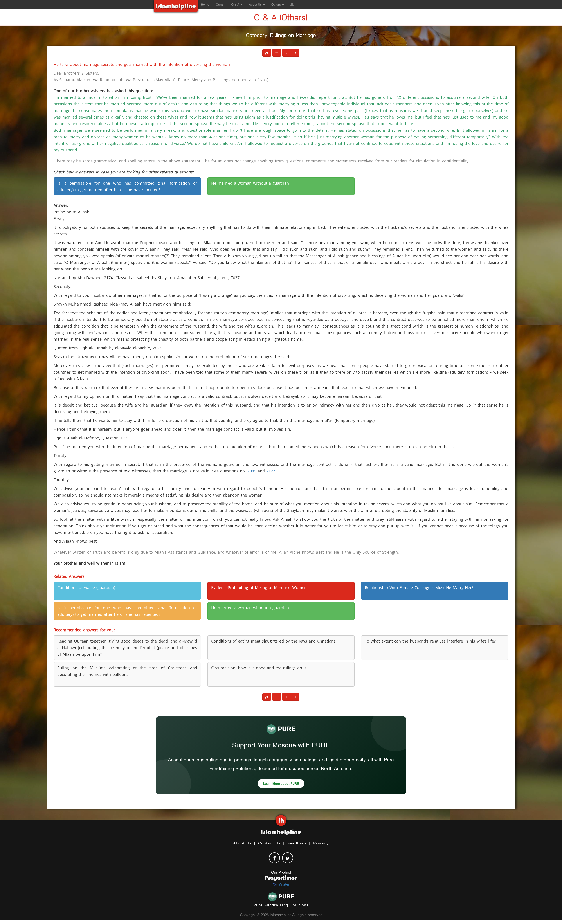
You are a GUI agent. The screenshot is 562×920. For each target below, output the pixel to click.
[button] (292, 4)
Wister (284, 884)
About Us (242, 843)
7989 (251, 471)
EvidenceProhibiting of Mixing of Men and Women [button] (259, 587)
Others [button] (276, 4)
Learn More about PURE (281, 783)
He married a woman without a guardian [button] (250, 183)
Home (205, 4)
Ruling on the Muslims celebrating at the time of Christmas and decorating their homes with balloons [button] (127, 671)
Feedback (297, 843)
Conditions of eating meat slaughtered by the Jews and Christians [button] (273, 641)
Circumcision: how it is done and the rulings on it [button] (258, 667)
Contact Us (269, 843)
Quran (220, 4)
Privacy (321, 843)
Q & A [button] (235, 4)
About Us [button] (256, 4)
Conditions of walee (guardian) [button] (86, 587)
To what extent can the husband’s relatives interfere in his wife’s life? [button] (430, 641)
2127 (270, 471)
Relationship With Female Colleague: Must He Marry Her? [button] (419, 587)
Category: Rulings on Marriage (281, 36)
